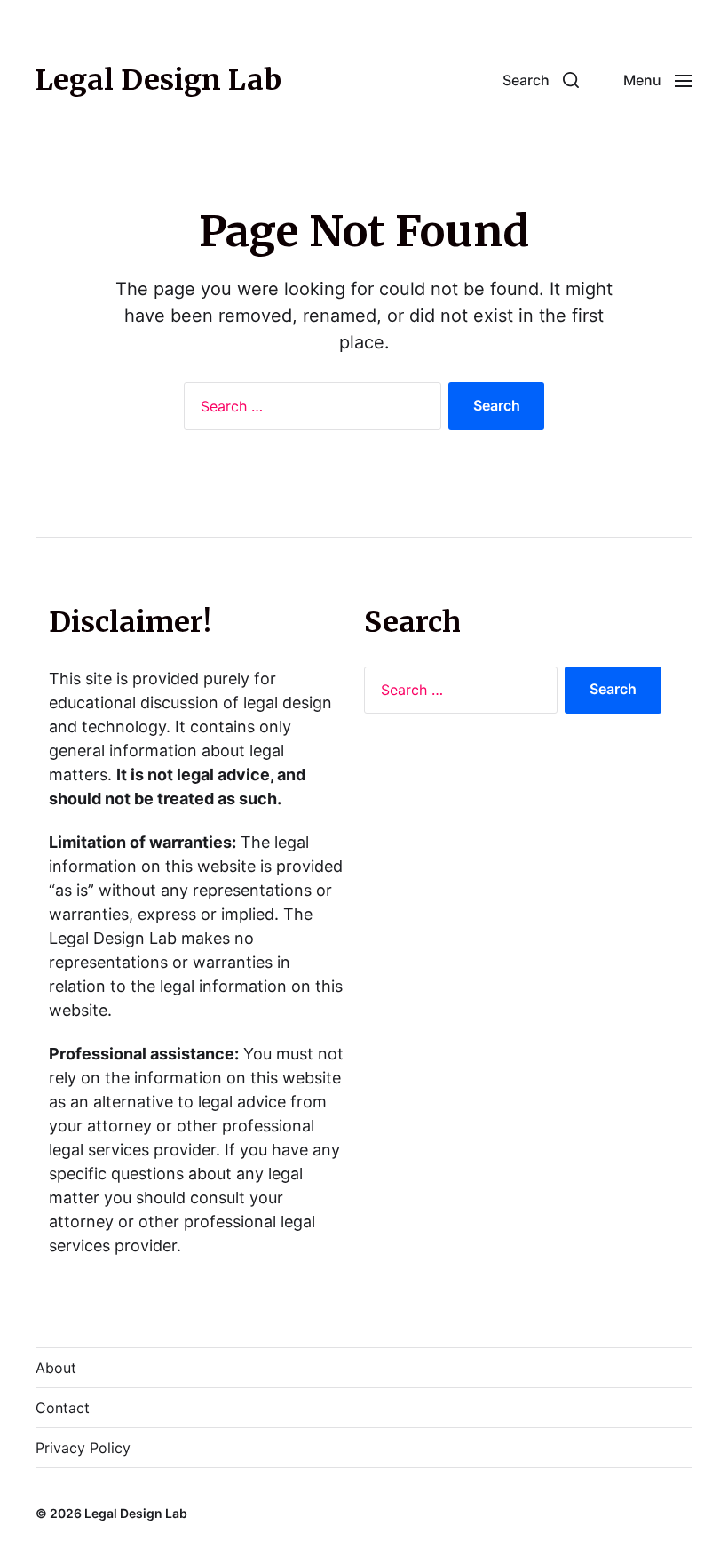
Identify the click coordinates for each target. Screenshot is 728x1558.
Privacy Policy (83, 1448)
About (56, 1368)
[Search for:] (309, 409)
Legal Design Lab (158, 80)
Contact (63, 1408)
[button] (540, 80)
